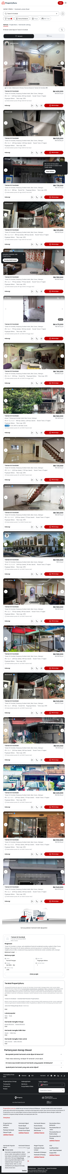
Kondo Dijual (22, 1125)
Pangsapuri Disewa (39, 1128)
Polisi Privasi (20, 1158)
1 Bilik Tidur (13, 1033)
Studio (6, 1033)
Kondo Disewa (38, 1125)
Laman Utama (8, 9)
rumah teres (25, 989)
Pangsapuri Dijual (24, 1128)
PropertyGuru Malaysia (7, 1124)
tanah (58, 989)
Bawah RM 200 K (9, 1024)
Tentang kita (6, 1084)
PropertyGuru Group (9, 1081)
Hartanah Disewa (39, 1123)
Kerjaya (5, 1088)
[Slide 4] (35, 272)
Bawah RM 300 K (20, 1024)
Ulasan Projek (7, 1132)
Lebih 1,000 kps (18, 1041)
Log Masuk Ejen (53, 1148)
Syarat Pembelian (52, 1168)
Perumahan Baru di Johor (55, 1128)
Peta (50, 36)
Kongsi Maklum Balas (27, 1086)
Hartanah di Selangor (40, 1152)
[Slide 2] (32, 272)
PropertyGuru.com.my (9, 1108)
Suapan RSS (52, 1152)
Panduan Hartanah (8, 1130)
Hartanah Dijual (24, 1123)
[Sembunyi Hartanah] (58, 43)
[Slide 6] (36, 225)
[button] (5, 24)
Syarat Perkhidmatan (30, 1168)
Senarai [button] (20, 36)
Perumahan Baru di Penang (55, 1137)
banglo (51, 989)
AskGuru (5, 1127)
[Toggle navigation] (65, 3)
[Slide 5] (35, 225)
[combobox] (31, 14)
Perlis (6, 1016)
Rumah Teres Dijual (24, 1130)
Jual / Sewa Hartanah (55, 1150)
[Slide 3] (32, 225)
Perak (10, 1016)
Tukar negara (43, 1082)
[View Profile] (11, 43)
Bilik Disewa (37, 1130)
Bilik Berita (24, 1084)
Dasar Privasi (41, 1168)
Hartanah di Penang (39, 1154)
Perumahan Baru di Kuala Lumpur (55, 1133)
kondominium (33, 989)
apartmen (41, 989)
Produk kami (6, 1086)
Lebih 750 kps (8, 1041)
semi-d (46, 989)
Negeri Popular (39, 1145)
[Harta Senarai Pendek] (61, 43)
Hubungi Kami (25, 1081)
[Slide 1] (29, 225)
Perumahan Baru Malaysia (54, 1124)
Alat (50, 1145)
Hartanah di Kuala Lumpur (39, 1149)
